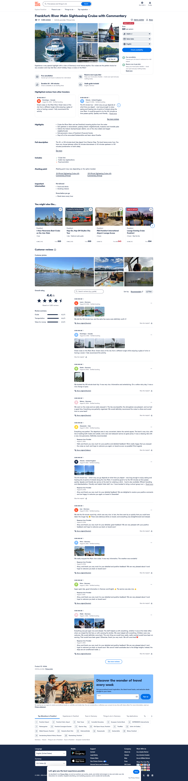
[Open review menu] (151, 303)
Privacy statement (40, 707)
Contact (92, 752)
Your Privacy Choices (96, 761)
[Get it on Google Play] (78, 753)
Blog (125, 758)
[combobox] (62, 4)
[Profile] (150, 2)
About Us (127, 752)
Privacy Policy (94, 758)
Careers (126, 755)
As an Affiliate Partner (143, 758)
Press (125, 761)
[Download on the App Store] (78, 761)
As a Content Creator (143, 755)
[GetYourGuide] (37, 4)
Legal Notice (94, 755)
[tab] (47, 716)
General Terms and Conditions (99, 764)
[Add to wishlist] (60, 209)
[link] (49, 225)
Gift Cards (127, 764)
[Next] (119, 105)
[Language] (142, 2)
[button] (43, 20)
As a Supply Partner (142, 752)
